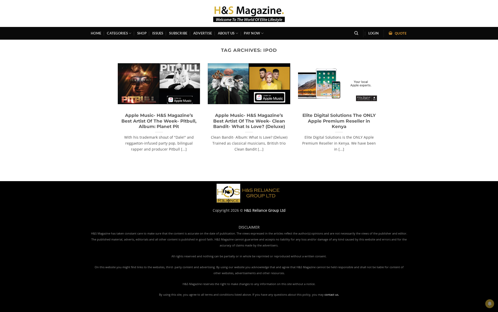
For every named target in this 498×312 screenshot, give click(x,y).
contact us (331, 294)
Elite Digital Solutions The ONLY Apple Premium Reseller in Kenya (339, 121)
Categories (117, 33)
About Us (226, 33)
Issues (157, 33)
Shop (142, 33)
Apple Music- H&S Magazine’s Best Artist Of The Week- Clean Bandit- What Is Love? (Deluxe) (249, 121)
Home (96, 33)
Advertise (202, 33)
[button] (373, 33)
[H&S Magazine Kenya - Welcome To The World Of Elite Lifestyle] (249, 13)
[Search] (356, 33)
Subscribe (178, 33)
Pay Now (252, 33)
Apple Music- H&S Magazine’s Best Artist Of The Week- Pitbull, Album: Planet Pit (158, 121)
